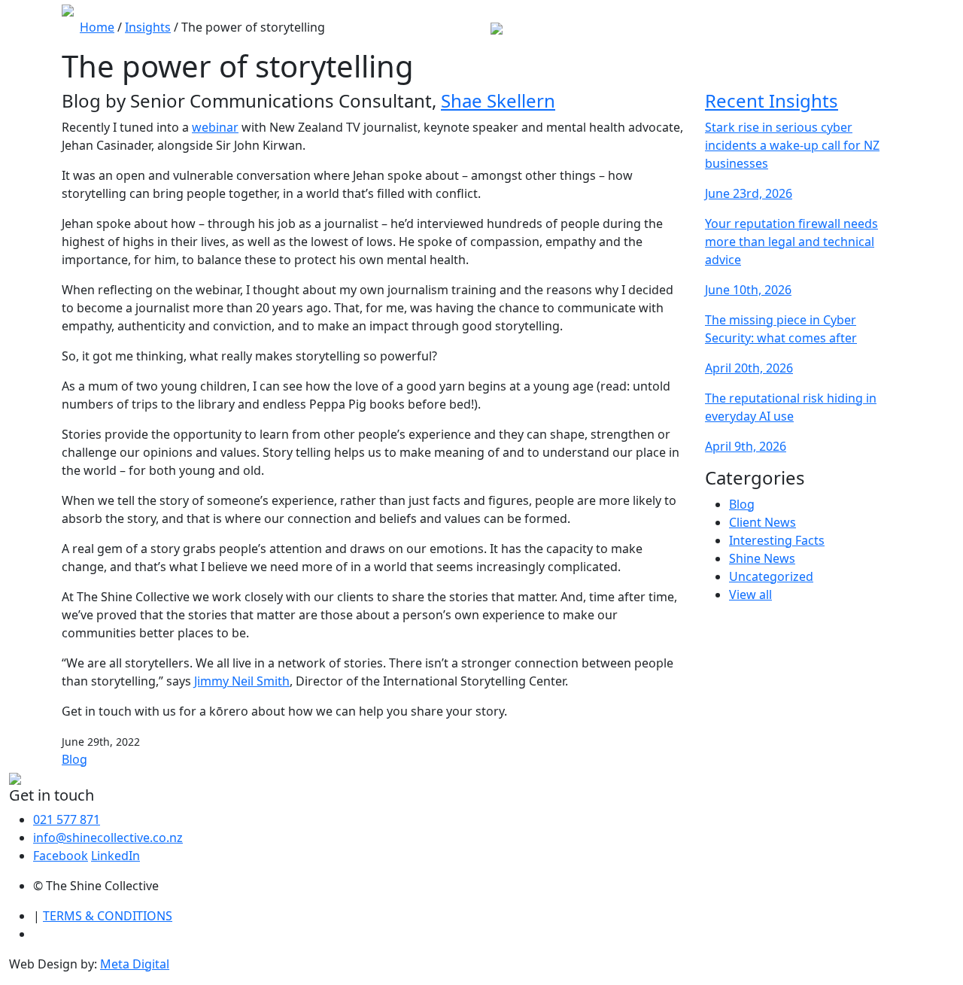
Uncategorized (771, 576)
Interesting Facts (777, 540)
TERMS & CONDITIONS (107, 915)
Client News (762, 522)
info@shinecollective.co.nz (108, 837)
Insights (148, 27)
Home (97, 27)
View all (750, 594)
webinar (215, 127)
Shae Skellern (498, 100)
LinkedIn (115, 855)
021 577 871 (66, 819)
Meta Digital (134, 964)
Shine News (762, 558)
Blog (74, 759)
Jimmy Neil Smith (242, 681)
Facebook (60, 855)
